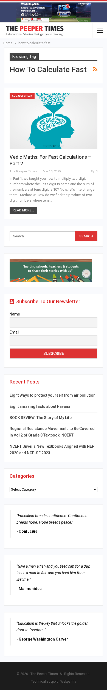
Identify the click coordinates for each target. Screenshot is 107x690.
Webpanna (68, 681)
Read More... (23, 210)
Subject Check (22, 96)
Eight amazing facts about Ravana (40, 406)
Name (15, 314)
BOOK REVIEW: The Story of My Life (41, 417)
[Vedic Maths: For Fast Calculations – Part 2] (53, 121)
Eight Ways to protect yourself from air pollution (52, 395)
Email (14, 332)
